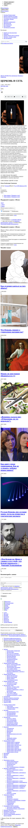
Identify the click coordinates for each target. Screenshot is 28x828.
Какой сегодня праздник (10, 32)
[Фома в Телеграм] (7, 604)
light (2, 86)
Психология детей (11, 688)
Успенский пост (11, 764)
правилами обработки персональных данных (13, 634)
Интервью (6, 753)
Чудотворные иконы (12, 680)
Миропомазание (11, 801)
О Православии (11, 709)
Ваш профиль (7, 3)
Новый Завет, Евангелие (13, 650)
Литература (10, 729)
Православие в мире (9, 740)
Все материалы (8, 24)
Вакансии (6, 619)
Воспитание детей (8, 685)
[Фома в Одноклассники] (8, 603)
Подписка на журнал (9, 27)
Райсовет (6, 34)
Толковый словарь (12, 738)
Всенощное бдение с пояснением (15, 808)
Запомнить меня (6, 593)
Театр (8, 736)
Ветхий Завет (10, 652)
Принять (15, 826)
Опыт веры (10, 706)
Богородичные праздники (14, 670)
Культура (6, 727)
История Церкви (11, 713)
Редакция (7, 186)
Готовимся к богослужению (11, 806)
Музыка (9, 732)
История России (11, 714)
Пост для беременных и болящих (15, 767)
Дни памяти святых (12, 668)
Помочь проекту (5, 218)
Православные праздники (11, 663)
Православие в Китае (12, 752)
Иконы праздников (12, 677)
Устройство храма (11, 684)
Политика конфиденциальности (12, 638)
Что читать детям (11, 692)
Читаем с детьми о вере (10, 37)
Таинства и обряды (9, 794)
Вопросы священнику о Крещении (16, 786)
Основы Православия (9, 15)
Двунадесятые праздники (13, 667)
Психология (7, 717)
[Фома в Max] (5, 610)
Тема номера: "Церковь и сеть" (12, 195)
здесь (15, 215)
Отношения (7, 696)
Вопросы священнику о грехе (15, 781)
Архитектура (10, 728)
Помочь (6, 8)
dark (4, 86)
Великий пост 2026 (12, 763)
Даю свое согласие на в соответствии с (11, 223)
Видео (5, 757)
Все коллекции (8, 38)
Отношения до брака (12, 722)
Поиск (5, 5)
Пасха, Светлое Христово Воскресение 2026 (14, 665)
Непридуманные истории (10, 16)
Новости (6, 20)
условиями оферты (16, 219)
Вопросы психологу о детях (14, 695)
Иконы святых (11, 678)
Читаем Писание (11, 657)
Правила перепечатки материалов (13, 639)
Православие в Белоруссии (14, 745)
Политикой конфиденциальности (9, 224)
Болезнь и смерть (11, 718)
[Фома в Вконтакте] (7, 601)
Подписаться (19, 630)
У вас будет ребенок (12, 693)
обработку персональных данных (10, 222)
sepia (7, 86)
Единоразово (6, 211)
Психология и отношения (10, 17)
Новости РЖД (7, 702)
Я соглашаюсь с (11, 219)
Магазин (6, 614)
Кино (8, 735)
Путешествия (7, 700)
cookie (18, 641)
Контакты (6, 616)
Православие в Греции (13, 746)
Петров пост (10, 765)
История (6, 710)
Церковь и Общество (9, 812)
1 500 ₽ (2, 204)
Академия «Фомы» (9, 19)
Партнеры (6, 621)
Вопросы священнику (9, 22)
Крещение (9, 796)
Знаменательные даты (13, 711)
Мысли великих (11, 739)
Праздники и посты (9, 760)
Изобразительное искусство (14, 734)
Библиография (11, 661)
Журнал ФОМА (5, 75)
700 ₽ (2, 203)
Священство (10, 804)
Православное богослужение (11, 35)
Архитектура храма (12, 682)
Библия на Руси (11, 660)
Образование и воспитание (11, 699)
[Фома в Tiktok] (6, 605)
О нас (5, 612)
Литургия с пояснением (13, 807)
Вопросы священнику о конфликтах (16, 785)
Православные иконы (9, 674)
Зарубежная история (12, 715)
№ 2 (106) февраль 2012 (20, 186)
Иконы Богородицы (12, 675)
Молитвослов (7, 23)
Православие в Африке (13, 743)
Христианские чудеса (12, 707)
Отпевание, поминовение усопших (16, 800)
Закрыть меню (4, 9)
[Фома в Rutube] (6, 608)
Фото (5, 756)
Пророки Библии (11, 656)
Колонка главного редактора (11, 698)
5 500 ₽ (2, 206)
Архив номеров (8, 622)
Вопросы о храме (11, 793)
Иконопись (10, 731)
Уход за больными (11, 720)
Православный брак (12, 724)
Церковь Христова (9, 810)
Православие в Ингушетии (14, 749)
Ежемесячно (15, 211)
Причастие (10, 797)
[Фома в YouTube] (6, 607)
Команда (6, 618)
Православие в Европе (13, 747)
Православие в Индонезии (14, 750)
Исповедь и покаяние (12, 799)
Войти (11, 43)
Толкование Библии (12, 659)
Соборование (10, 803)
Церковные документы (10, 811)
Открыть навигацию (9, 2)
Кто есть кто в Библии (13, 653)
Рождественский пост (12, 761)
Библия (6, 649)
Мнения (6, 754)
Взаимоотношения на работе (14, 725)
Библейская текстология (13, 655)
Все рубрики (7, 26)
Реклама (6, 615)
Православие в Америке (13, 742)
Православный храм (9, 681)
